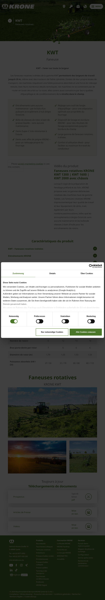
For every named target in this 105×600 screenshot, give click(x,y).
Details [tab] (52, 273)
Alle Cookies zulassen (86, 332)
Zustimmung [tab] (18, 273)
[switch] (39, 321)
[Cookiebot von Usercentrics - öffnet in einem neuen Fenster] (91, 266)
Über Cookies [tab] (87, 273)
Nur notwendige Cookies (52, 332)
